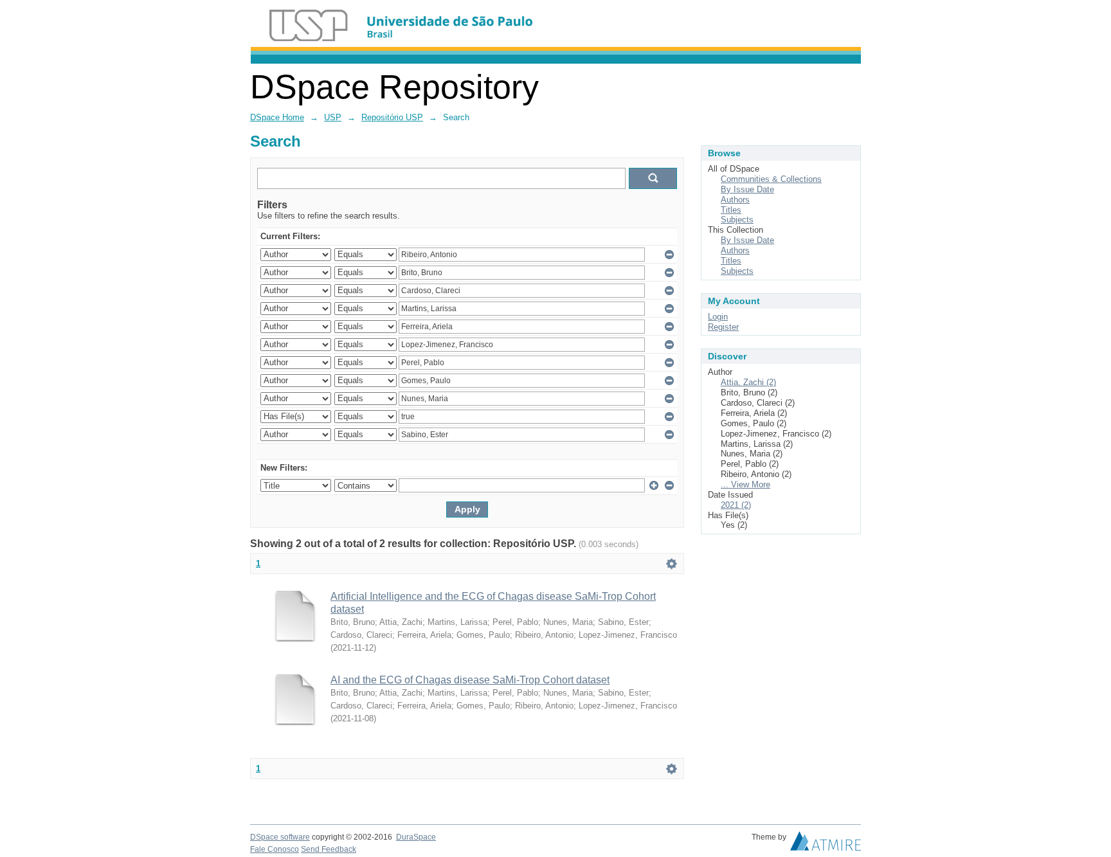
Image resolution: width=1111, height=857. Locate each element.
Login (718, 316)
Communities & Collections (771, 179)
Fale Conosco (274, 849)
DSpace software (280, 837)
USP (332, 117)
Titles (731, 210)
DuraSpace (416, 837)
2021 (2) (736, 505)
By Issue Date (747, 189)
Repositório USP (392, 117)
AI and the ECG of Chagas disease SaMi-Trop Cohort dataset (470, 679)
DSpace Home (277, 117)
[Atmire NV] (825, 844)
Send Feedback (328, 849)
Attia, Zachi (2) (748, 382)
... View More (745, 484)
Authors (735, 199)
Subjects (737, 219)
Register (723, 327)
